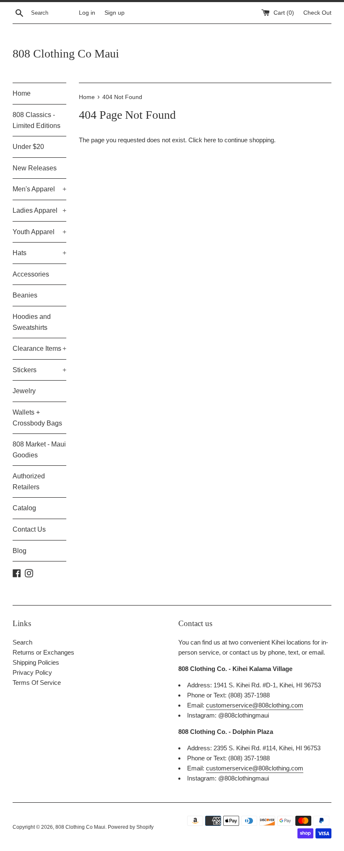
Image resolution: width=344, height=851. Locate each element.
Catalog (24, 508)
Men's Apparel (39, 189)
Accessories (31, 274)
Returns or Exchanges (43, 652)
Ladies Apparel (39, 210)
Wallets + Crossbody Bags (37, 418)
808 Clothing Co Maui (66, 53)
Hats (39, 252)
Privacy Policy (32, 672)
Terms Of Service (37, 682)
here (210, 140)
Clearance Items (39, 348)
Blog (19, 550)
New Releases (35, 168)
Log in (87, 13)
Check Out (317, 13)
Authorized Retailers (29, 481)
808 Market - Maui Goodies (39, 450)
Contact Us (29, 529)
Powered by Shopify (131, 827)
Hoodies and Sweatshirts (32, 322)
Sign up (114, 13)
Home (22, 93)
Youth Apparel (39, 231)
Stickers (39, 369)
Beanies (25, 295)
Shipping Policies (36, 662)
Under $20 (28, 146)
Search (22, 642)
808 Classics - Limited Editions (36, 120)
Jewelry (24, 390)
